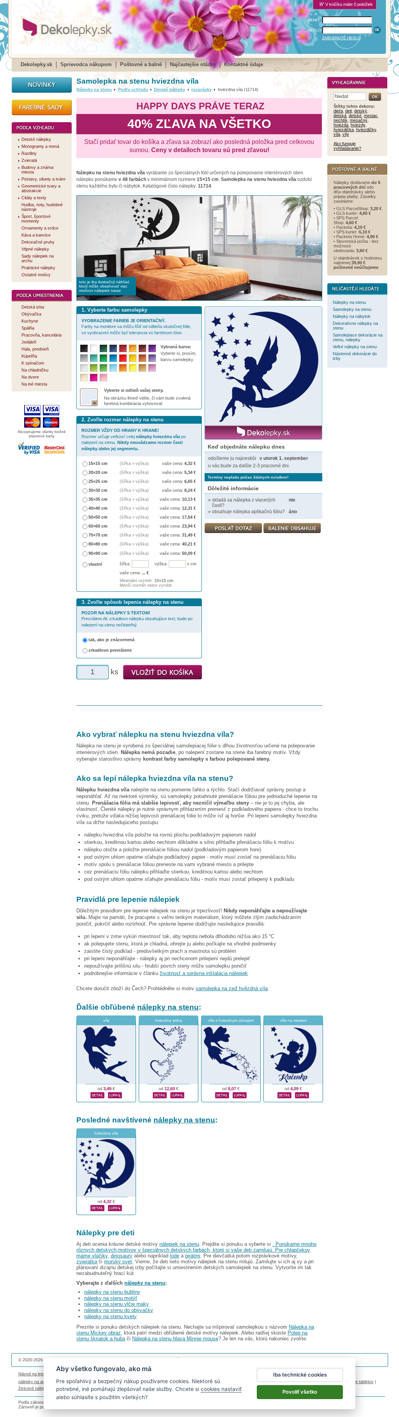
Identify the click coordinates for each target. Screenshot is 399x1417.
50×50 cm (98, 517)
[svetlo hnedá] (142, 367)
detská (340, 115)
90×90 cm (98, 553)
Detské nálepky (169, 89)
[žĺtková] (132, 348)
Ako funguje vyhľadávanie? (347, 146)
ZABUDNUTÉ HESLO (341, 38)
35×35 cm (98, 499)
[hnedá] (142, 348)
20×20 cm (98, 472)
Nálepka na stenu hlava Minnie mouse (175, 1339)
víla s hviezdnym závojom (231, 1020)
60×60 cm (98, 526)
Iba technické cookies (300, 1374)
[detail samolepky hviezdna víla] (97, 1207)
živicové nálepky (34, 1388)
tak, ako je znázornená (111, 639)
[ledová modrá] (113, 367)
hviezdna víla (106, 1133)
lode (174, 1256)
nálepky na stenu (168, 1007)
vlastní (95, 564)
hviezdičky (366, 129)
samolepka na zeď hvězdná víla (232, 988)
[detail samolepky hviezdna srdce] (160, 1094)
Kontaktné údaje (243, 64)
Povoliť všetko (299, 1392)
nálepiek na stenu (179, 1244)
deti (348, 111)
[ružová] (103, 377)
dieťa (338, 111)
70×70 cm (98, 535)
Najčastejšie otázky (193, 64)
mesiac (371, 115)
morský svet (118, 1261)
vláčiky (100, 1256)
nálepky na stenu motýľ (110, 1298)
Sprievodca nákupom (86, 64)
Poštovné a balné (141, 64)
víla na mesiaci (293, 1020)
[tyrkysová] (93, 358)
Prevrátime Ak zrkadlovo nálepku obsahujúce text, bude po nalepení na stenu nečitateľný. (136, 618)
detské (355, 115)
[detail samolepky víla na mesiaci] (284, 1094)
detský (360, 111)
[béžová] (83, 377)
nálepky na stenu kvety (110, 1316)
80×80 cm (98, 544)
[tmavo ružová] (93, 377)
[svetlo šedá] (83, 367)
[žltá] (132, 358)
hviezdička (344, 129)
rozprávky (201, 89)
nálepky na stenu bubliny (112, 1292)
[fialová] (152, 348)
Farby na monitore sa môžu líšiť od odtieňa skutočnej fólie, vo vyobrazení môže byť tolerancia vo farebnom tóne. (136, 326)
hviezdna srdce (168, 1020)
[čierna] (83, 348)
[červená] (122, 358)
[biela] (93, 348)
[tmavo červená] (122, 348)
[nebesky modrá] (113, 358)
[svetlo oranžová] (122, 367)
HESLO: (314, 30)
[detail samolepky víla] (97, 1094)
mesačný (358, 120)
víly (346, 134)
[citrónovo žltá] (132, 367)
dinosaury (121, 1256)
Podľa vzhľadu (133, 89)
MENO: (313, 20)
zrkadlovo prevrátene (110, 650)
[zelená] (103, 358)
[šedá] (83, 358)
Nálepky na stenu (94, 89)
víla (106, 1020)
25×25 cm (98, 481)
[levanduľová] (152, 358)
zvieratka (86, 1261)
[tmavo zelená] (103, 348)
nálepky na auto (33, 1381)
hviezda (341, 125)
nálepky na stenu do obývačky (118, 1310)
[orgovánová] (152, 367)
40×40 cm (98, 508)
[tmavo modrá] (113, 348)
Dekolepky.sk (36, 64)
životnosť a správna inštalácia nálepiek (204, 973)
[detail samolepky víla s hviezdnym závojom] (222, 1094)
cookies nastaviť (221, 1389)
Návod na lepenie (34, 1373)
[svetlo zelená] (103, 367)
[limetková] (93, 367)
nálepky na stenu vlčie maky (116, 1304)
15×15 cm (98, 463)
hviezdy (358, 125)
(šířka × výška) (134, 463)
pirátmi (192, 1256)
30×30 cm (98, 490)
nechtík (341, 120)
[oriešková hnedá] (142, 358)
